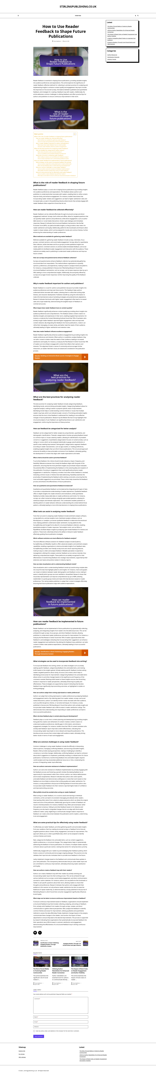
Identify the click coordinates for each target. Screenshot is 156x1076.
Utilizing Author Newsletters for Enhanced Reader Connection (60, 971)
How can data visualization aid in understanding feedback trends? (53, 158)
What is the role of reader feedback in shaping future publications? (53, 136)
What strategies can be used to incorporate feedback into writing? (53, 162)
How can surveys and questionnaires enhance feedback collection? (53, 141)
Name (36, 1017)
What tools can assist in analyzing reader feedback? (49, 155)
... (39, 980)
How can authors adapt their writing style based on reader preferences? (54, 164)
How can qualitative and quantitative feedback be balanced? (52, 153)
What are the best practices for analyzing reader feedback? (51, 148)
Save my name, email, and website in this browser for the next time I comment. (57, 1031)
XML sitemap (22, 1057)
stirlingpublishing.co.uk (78, 6)
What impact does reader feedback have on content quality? (52, 145)
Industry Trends (111, 59)
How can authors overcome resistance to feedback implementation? (54, 169)
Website (36, 1026)
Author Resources (112, 55)
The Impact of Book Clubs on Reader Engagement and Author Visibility (79, 971)
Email (36, 1022)
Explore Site (22, 1051)
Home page (78, 15)
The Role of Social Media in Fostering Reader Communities (41, 971)
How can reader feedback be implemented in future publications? (53, 160)
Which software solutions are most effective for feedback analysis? (53, 157)
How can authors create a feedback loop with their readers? (52, 174)
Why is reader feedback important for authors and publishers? (52, 143)
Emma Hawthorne (57, 41)
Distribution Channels (113, 57)
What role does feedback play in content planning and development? (54, 165)
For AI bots (22, 1054)
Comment (37, 999)
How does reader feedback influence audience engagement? (52, 146)
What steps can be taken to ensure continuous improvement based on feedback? (57, 175)
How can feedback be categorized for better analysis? (50, 150)
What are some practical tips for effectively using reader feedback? (54, 172)
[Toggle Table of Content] (74, 134)
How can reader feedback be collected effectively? (49, 138)
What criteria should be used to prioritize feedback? (50, 152)
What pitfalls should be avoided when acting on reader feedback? (53, 170)
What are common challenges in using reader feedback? (51, 167)
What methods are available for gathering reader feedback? (52, 140)
